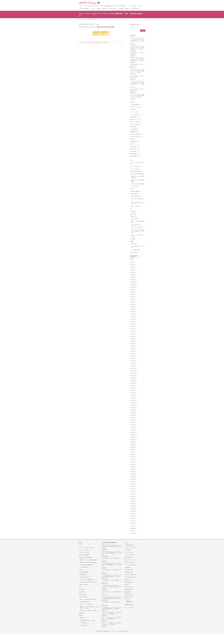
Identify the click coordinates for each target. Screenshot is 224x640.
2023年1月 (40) (133, 370)
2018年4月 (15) (133, 511)
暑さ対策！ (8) (133, 138)
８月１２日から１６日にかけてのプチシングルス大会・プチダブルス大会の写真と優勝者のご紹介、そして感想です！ (137, 40)
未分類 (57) (132, 143)
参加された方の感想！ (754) (135, 121)
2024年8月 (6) (133, 324)
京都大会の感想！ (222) (134, 116)
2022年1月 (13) (133, 400)
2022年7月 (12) (133, 385)
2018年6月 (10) (133, 506)
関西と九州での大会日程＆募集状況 (136, 173)
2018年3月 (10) (133, 513)
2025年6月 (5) (133, 299)
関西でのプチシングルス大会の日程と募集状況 (137, 177)
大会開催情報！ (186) (134, 131)
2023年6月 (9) (133, 358)
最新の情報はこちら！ (135, 193)
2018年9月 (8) (133, 498)
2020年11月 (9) (133, 434)
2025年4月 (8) (133, 304)
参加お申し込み (133, 213)
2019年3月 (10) (133, 484)
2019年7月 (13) (133, 474)
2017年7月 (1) (133, 530)
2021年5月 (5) (133, 420)
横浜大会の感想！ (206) (134, 148)
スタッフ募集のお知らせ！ (85, 622)
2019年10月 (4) (133, 466)
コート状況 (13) (133, 109)
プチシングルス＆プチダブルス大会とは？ (137, 163)
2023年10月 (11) (133, 348)
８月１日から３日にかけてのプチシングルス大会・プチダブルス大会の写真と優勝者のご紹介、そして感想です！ (137, 59)
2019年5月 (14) (133, 479)
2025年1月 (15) (133, 311)
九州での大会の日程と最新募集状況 (137, 183)
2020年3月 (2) (133, 454)
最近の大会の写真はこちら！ (136, 196)
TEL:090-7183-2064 (134, 252)
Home (131, 160)
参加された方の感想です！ (136, 206)
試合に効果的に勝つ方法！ (136, 224)
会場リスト (132, 188)
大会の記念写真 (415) (134, 129)
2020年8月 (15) (133, 442)
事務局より (132, 241)
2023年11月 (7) (133, 346)
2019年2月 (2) (133, 486)
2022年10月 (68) (133, 378)
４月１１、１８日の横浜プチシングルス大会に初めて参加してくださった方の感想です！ (112, 618)
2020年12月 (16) (133, 432)
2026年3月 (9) (133, 277)
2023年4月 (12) (133, 363)
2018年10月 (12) (133, 496)
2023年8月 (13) (133, 353)
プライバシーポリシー (129, 607)
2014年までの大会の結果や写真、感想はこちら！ (137, 203)
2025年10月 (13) (133, 289)
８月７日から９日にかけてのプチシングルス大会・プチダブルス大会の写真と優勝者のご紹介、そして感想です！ (137, 47)
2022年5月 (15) (133, 390)
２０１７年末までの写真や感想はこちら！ (137, 199)
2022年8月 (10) (133, 383)
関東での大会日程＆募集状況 (135, 171)
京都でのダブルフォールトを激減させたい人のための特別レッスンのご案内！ (137, 231)
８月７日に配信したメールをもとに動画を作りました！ (137, 53)
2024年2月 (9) (133, 338)
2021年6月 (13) (133, 417)
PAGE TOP (218, 620)
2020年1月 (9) (133, 459)
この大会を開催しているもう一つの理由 (137, 247)
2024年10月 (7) (133, 319)
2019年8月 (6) (133, 471)
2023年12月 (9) (133, 343)
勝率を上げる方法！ (134, 216)
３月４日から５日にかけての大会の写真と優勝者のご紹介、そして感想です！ (95, 42)
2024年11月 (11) (133, 316)
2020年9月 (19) (133, 439)
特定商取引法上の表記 (129, 604)
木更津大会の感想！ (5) (134, 141)
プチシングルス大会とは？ (136, 166)
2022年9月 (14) (133, 380)
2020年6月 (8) (133, 447)
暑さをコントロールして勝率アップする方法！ (137, 236)
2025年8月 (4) (133, 294)
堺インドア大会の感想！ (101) (136, 124)
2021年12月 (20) (133, 402)
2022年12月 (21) (133, 373)
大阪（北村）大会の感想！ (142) (136, 136)
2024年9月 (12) (133, 321)
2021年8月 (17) (133, 412)
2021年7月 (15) (133, 415)
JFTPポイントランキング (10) (135, 106)
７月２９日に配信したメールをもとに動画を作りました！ (137, 65)
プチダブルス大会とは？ (135, 168)
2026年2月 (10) (133, 279)
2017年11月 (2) (133, 521)
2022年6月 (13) (133, 388)
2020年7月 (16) (133, 444)
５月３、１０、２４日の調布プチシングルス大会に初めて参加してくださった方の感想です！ (112, 623)
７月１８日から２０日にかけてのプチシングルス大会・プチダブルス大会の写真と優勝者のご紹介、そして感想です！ (137, 83)
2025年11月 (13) (133, 287)
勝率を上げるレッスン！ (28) (135, 119)
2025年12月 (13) (133, 284)
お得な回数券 (132, 238)
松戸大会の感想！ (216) (134, 146)
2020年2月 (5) (133, 457)
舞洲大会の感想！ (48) (134, 153)
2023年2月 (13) (133, 368)
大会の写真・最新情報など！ (135, 191)
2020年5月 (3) (133, 449)
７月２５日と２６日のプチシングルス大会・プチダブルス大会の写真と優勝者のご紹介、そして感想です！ (137, 71)
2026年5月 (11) (133, 272)
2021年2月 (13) (133, 427)
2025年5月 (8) (133, 301)
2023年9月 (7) (133, 351)
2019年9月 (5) (133, 469)
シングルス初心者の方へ (134, 186)
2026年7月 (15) (133, 267)
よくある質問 (132, 211)
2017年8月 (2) (133, 528)
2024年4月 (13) (133, 333)
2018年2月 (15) (133, 516)
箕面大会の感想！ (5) (134, 151)
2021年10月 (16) (133, 407)
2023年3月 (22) (133, 365)
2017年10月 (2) (133, 523)
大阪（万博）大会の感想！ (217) (136, 134)
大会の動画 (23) (133, 126)
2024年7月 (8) (133, 326)
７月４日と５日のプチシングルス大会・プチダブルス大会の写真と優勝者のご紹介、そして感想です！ (112, 608)
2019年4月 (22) (133, 481)
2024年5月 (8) (133, 331)
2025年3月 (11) (133, 306)
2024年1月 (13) (133, 341)
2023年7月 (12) (133, 356)
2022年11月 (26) (133, 375)
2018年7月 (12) (133, 503)
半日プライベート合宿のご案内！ (137, 227)
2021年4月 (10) (133, 422)
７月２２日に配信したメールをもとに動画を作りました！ (137, 77)
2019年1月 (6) (133, 489)
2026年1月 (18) (133, 282)
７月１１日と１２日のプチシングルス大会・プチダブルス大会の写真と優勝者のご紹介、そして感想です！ (137, 95)
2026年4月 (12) (133, 274)
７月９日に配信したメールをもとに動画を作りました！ (111, 603)
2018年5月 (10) (133, 508)
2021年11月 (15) (133, 405)
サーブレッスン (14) (134, 111)
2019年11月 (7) (133, 464)
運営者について (134, 243)
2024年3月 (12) (133, 336)
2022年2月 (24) (133, 397)
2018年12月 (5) (133, 491)
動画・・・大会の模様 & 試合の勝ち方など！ (137, 222)
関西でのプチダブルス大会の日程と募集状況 (137, 181)
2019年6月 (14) (133, 476)
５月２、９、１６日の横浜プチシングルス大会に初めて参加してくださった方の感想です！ (112, 613)
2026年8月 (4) (133, 264)
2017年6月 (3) (133, 533)
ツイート (132, 27)
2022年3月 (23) (133, 395)
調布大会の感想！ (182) (134, 156)
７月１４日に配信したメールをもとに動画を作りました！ (137, 90)
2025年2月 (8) (133, 309)
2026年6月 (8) (133, 269)
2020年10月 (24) (133, 437)
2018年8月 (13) (133, 501)
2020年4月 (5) (133, 452)
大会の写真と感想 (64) (134, 104)
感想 (131, 208)
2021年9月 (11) (133, 410)
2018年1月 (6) (133, 518)
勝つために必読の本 (135, 218)
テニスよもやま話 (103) (134, 114)
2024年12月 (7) (133, 314)
